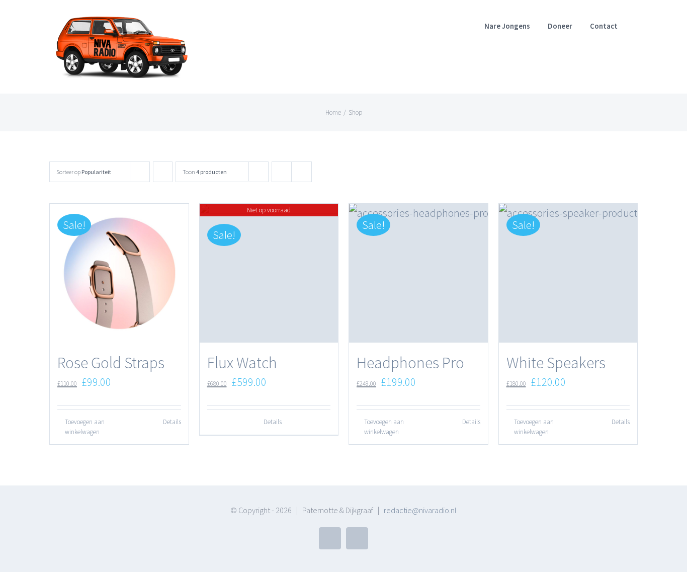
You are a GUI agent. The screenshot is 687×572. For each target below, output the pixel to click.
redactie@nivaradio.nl (420, 510)
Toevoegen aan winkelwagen (85, 427)
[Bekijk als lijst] (301, 172)
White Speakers (556, 363)
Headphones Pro (410, 363)
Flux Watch (242, 363)
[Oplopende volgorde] (163, 171)
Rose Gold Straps (110, 363)
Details (172, 422)
